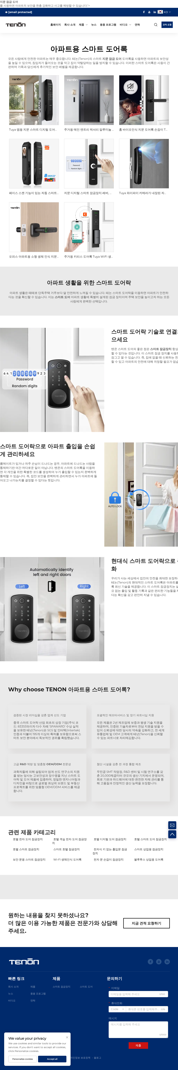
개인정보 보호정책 (80, 1057)
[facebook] (144, 12)
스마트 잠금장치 (61, 986)
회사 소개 (69, 24)
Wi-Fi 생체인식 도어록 (67, 859)
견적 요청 (167, 24)
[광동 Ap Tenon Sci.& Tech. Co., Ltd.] (17, 24)
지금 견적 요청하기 (146, 923)
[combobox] (117, 1009)
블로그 (97, 1057)
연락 (137, 24)
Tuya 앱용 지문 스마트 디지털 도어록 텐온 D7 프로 (42, 129)
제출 (138, 1045)
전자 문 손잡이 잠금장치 (109, 859)
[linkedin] (154, 12)
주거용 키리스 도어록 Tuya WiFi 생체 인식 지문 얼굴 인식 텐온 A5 (108, 256)
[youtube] (149, 12)
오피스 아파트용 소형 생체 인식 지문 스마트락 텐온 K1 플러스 (49, 256)
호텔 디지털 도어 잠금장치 (110, 839)
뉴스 (93, 24)
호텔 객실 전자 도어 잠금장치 (69, 841)
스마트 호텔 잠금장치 (66, 849)
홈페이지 (55, 24)
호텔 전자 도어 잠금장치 (28, 839)
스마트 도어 (86, 986)
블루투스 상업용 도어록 (148, 859)
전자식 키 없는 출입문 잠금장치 (109, 851)
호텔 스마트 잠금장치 (26, 849)
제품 (81, 24)
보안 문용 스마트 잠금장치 (29, 859)
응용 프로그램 (108, 24)
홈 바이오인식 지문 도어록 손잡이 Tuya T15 (147, 129)
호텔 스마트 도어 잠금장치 (150, 839)
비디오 (124, 24)
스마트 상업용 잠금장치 (148, 849)
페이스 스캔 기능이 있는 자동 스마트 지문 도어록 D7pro (46, 193)
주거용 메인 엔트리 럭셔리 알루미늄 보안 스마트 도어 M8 (101, 129)
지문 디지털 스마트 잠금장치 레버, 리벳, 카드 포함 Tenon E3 (104, 193)
